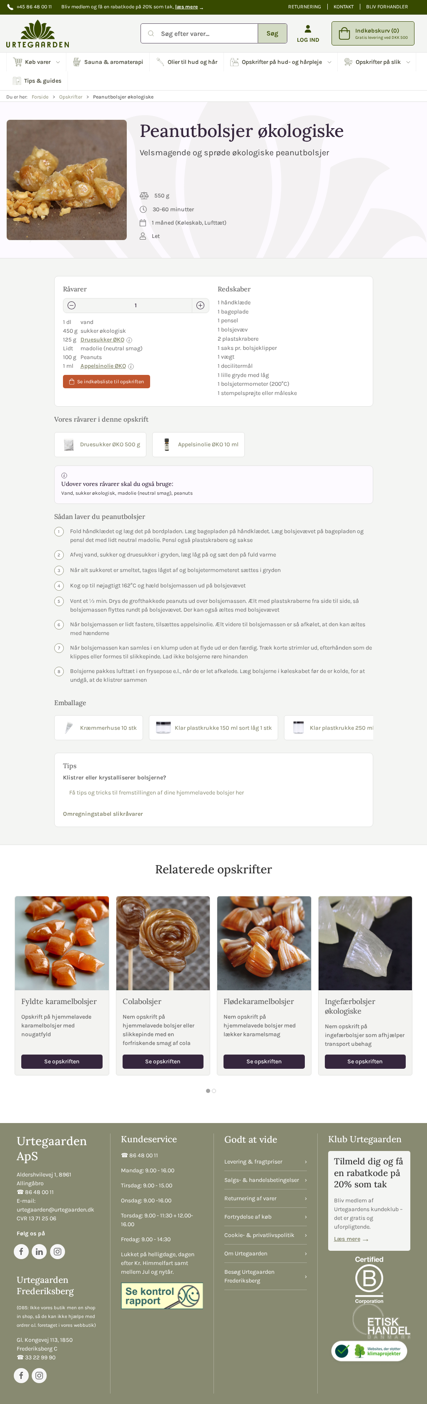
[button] (36, 62)
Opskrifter (70, 97)
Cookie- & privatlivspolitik (259, 1235)
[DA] (37, 33)
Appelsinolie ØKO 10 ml (208, 444)
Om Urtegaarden (245, 1253)
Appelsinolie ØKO (103, 365)
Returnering (304, 7)
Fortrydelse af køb (247, 1216)
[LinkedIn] (39, 1251)
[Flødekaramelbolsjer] (264, 943)
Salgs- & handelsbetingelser (261, 1180)
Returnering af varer (250, 1198)
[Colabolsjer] (163, 943)
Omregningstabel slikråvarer (103, 813)
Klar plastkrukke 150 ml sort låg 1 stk (223, 727)
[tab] (208, 1091)
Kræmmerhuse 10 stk (108, 727)
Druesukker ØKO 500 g (110, 444)
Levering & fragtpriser (253, 1161)
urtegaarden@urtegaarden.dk (55, 1209)
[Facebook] (21, 1251)
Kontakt (344, 7)
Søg (272, 33)
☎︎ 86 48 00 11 (35, 1192)
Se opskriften (62, 1061)
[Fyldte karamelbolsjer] (62, 943)
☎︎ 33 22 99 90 (36, 1357)
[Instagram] (57, 1251)
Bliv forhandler (387, 7)
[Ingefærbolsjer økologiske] (365, 943)
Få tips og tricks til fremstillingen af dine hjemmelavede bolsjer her (156, 792)
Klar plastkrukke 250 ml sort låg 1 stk (359, 727)
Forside (40, 97)
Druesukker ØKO (102, 339)
